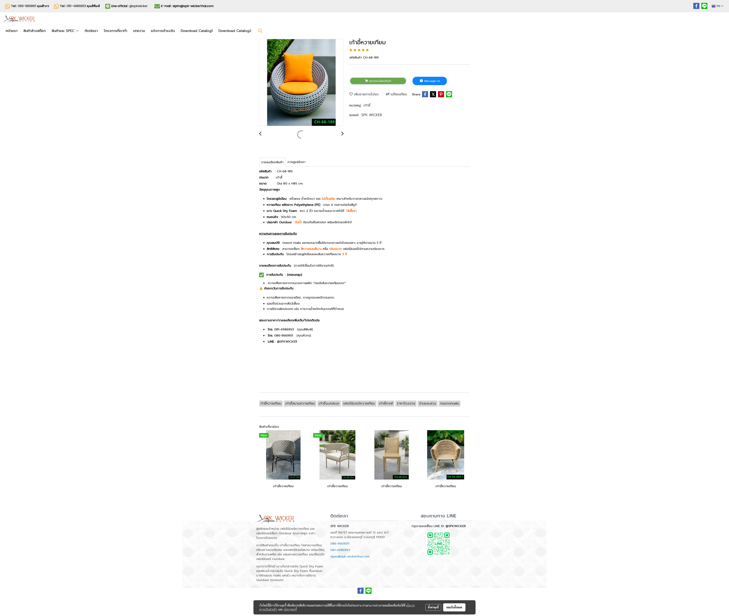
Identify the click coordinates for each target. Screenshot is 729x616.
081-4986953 (77, 6)
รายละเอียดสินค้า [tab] (272, 162)
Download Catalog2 (235, 30)
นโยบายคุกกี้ (290, 609)
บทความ (139, 30)
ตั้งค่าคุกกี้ (433, 607)
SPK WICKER (371, 115)
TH (718, 6)
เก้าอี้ (367, 105)
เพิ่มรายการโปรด (366, 94)
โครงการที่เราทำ (115, 30)
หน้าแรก (11, 30)
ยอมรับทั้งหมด (454, 607)
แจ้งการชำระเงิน (163, 30)
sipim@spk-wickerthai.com (350, 556)
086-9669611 (27, 6)
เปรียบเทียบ (398, 94)
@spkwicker (138, 6)
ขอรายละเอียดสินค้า (379, 81)
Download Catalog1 (197, 30)
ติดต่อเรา (91, 30)
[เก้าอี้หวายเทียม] (301, 82)
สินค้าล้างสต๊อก (34, 30)
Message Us (432, 81)
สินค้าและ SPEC (64, 30)
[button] (260, 30)
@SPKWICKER (287, 341)
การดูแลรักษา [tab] (296, 162)
